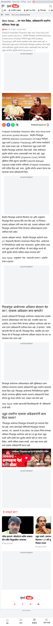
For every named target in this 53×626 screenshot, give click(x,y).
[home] (26, 598)
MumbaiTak (6, 2)
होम (2, 15)
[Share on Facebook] (8, 125)
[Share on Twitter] (17, 125)
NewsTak (15, 2)
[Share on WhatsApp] (13, 125)
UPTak (23, 2)
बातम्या (7, 15)
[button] (18, 525)
